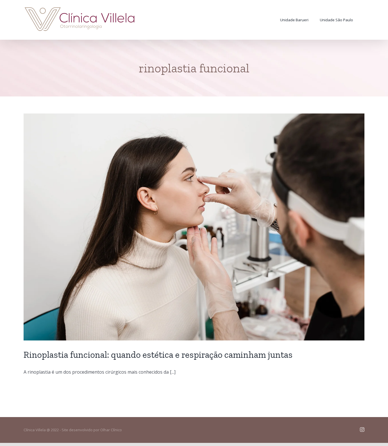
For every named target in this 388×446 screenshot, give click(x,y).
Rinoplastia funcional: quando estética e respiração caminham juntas (158, 354)
